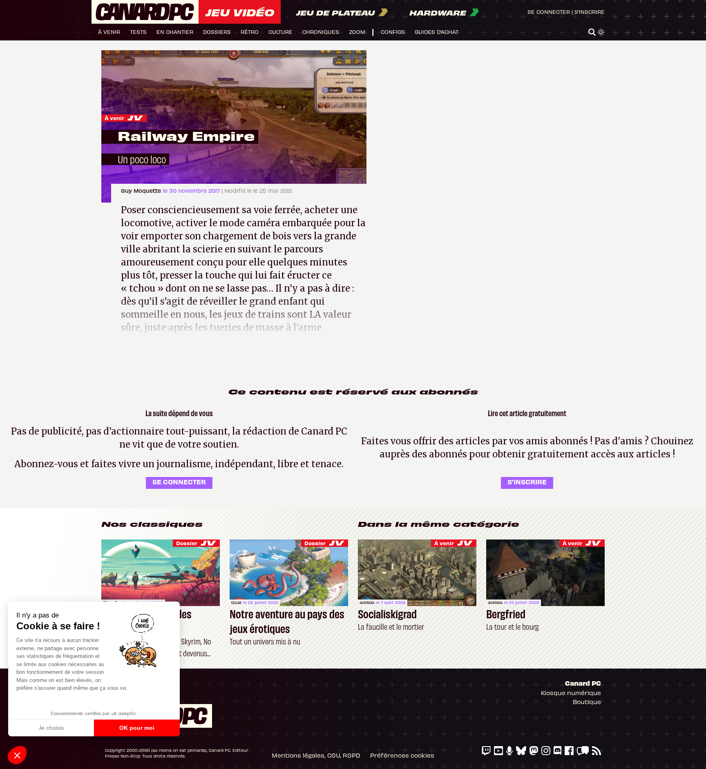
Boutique (587, 701)
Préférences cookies (402, 755)
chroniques (320, 32)
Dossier (186, 542)
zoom (357, 32)
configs (393, 32)
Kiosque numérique (571, 692)
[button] (17, 755)
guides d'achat (436, 32)
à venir (109, 32)
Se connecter (548, 12)
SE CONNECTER (179, 481)
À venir (114, 117)
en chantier (174, 32)
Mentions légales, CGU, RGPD (316, 755)
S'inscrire (589, 12)
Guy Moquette (142, 190)
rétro (250, 32)
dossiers (217, 32)
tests (138, 32)
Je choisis (51, 727)
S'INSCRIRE (527, 481)
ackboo (367, 602)
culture (280, 32)
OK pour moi (136, 727)
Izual (236, 602)
